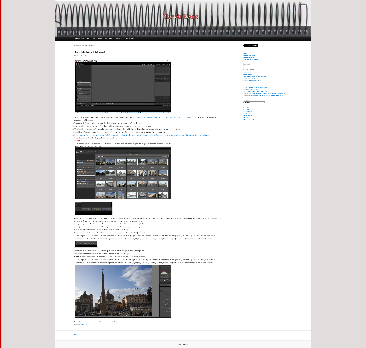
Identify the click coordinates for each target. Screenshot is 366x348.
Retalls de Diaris (79, 38)
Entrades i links (130, 38)
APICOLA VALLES (248, 115)
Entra (245, 53)
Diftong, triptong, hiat (254, 89)
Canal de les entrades (249, 55)
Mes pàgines (108, 38)
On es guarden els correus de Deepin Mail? (254, 76)
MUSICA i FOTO (247, 111)
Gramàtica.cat (118, 38)
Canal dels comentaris (249, 57)
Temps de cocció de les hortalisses (258, 87)
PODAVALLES (247, 113)
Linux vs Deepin (247, 74)
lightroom (84, 324)
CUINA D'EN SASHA (248, 119)
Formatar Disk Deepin (249, 78)
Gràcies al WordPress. (183, 344)
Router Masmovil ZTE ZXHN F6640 (257, 91)
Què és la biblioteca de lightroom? (89, 52)
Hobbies (100, 38)
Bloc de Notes (91, 38)
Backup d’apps (247, 72)
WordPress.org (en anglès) (250, 59)
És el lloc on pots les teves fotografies (162, 117)
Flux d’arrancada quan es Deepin (252, 80)
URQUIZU (246, 117)
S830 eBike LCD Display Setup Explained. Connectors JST (269, 93)
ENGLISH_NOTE (247, 109)
